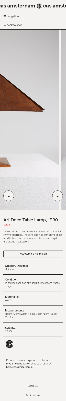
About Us (33, 386)
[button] (33, 16)
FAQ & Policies (14, 364)
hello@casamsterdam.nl (19, 367)
